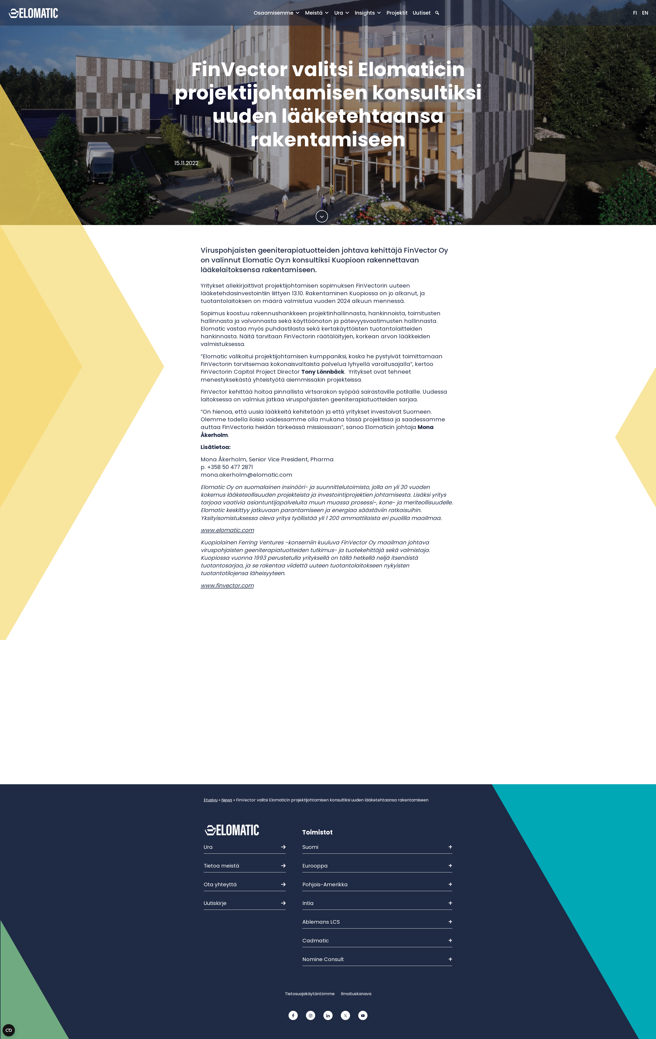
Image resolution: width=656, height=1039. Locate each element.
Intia (308, 903)
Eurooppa (315, 865)
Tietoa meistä (221, 865)
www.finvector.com (227, 585)
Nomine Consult (323, 959)
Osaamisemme (273, 12)
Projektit (397, 12)
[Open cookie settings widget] (9, 1030)
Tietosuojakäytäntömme (310, 994)
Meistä (314, 12)
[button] (437, 13)
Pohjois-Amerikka (325, 884)
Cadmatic (315, 940)
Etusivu (211, 800)
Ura (338, 12)
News (226, 800)
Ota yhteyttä (220, 884)
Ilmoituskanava (356, 994)
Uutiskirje (215, 903)
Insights (365, 12)
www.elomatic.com (227, 530)
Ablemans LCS (321, 921)
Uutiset (422, 12)
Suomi (310, 847)
